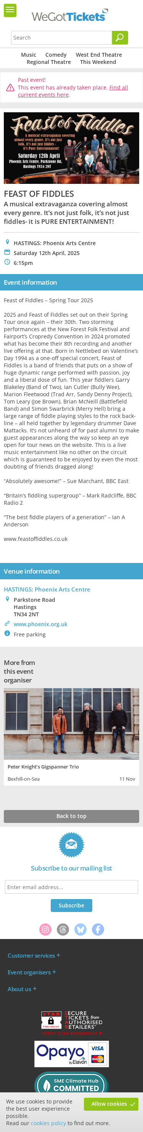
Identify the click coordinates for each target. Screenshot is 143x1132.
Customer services (31, 955)
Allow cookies (109, 1103)
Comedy (56, 54)
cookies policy (48, 1123)
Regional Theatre (49, 61)
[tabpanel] (71, 736)
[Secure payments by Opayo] (71, 1065)
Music (28, 54)
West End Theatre (99, 54)
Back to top (71, 816)
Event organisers (29, 972)
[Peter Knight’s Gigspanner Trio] (71, 723)
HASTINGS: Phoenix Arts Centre (47, 589)
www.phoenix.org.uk (40, 624)
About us (19, 989)
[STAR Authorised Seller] (71, 1034)
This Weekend (98, 61)
